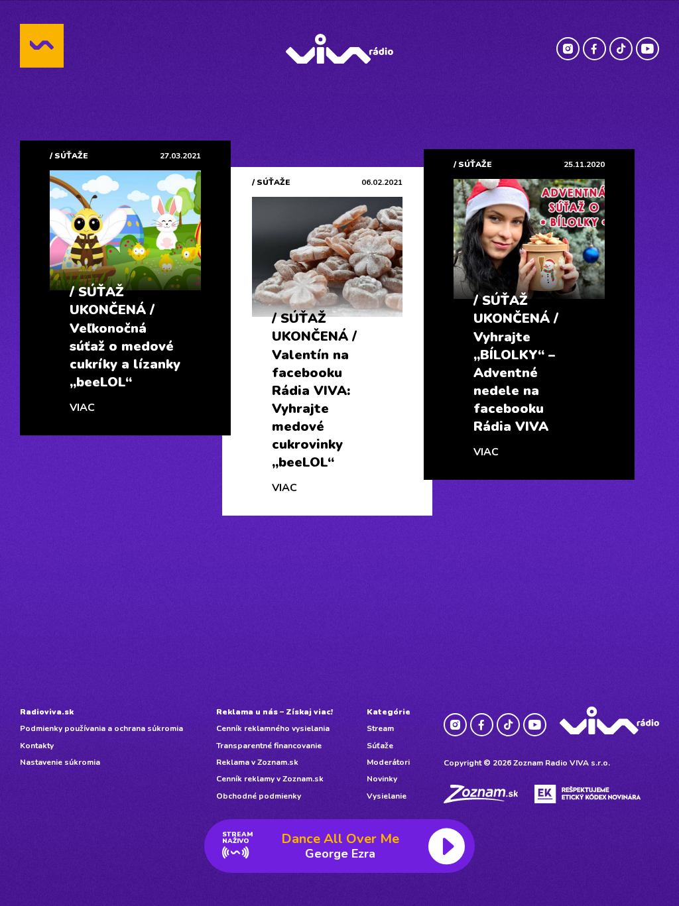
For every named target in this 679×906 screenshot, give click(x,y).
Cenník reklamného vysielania (273, 728)
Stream (380, 728)
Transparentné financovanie (269, 745)
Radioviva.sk (47, 712)
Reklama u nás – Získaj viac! (274, 712)
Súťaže (380, 745)
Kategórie (388, 712)
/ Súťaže (69, 155)
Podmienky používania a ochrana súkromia (101, 728)
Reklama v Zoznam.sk (257, 762)
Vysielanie (386, 796)
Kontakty (37, 745)
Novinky (382, 778)
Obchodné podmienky (258, 796)
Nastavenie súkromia (60, 762)
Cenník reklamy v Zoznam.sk (270, 778)
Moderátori (388, 762)
